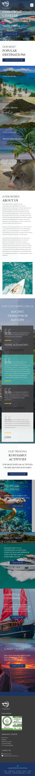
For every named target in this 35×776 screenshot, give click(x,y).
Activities (18, 771)
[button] (10, 34)
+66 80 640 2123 (7, 754)
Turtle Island (10, 107)
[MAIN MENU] (31, 5)
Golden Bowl (10, 76)
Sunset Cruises (14, 649)
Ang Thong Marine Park (15, 70)
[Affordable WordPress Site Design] (17, 765)
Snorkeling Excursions (11, 487)
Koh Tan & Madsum (12, 163)
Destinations (11, 771)
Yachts (29, 771)
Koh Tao (7, 101)
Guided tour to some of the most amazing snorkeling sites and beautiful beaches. (17, 498)
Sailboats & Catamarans (12, 596)
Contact (28, 772)
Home (5, 771)
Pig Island (8, 170)
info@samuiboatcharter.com (11, 755)
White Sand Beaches (13, 139)
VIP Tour (24, 771)
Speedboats (8, 772)
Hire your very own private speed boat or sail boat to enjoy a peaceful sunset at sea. (17, 658)
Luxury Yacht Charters (13, 539)
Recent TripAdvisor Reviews (17, 316)
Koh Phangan (9, 132)
